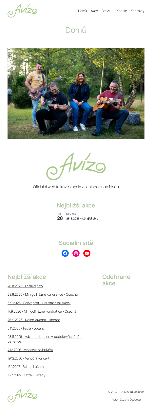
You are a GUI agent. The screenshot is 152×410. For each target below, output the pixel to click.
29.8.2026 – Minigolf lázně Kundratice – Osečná (42, 294)
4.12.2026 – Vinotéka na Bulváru (30, 349)
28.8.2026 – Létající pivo (82, 218)
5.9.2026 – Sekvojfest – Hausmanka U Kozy (39, 303)
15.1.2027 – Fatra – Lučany (26, 366)
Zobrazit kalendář (64, 227)
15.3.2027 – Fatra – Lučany (26, 375)
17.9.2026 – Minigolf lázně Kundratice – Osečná (42, 311)
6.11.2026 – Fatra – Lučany (26, 328)
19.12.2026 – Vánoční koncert (28, 358)
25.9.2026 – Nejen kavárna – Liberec (34, 320)
